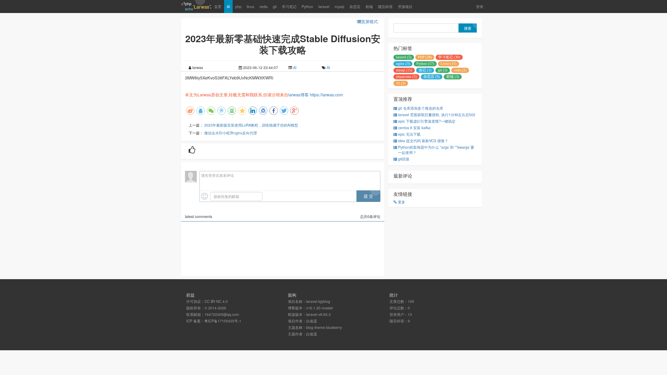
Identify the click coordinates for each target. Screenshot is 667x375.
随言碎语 (385, 6)
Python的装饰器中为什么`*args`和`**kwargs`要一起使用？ (436, 150)
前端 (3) (452, 77)
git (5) (442, 70)
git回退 (403, 158)
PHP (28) (425, 57)
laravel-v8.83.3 (318, 314)
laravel (323, 6)
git (275, 6)
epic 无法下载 (409, 134)
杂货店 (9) (431, 77)
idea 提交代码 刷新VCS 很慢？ (423, 140)
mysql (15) (404, 70)
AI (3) (400, 83)
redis (264, 6)
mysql (339, 6)
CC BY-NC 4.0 (216, 301)
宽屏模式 (369, 22)
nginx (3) (403, 64)
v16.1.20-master (319, 307)
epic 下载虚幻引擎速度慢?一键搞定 (426, 121)
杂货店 (354, 6)
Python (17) (425, 64)
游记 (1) (425, 70)
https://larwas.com (326, 95)
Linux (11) (448, 64)
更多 (401, 201)
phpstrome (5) (406, 77)
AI (228, 6)
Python (307, 6)
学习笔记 (289, 6)
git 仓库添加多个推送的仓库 (420, 108)
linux (250, 6)
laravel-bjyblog (318, 301)
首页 (217, 6)
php (238, 6)
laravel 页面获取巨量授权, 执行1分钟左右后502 (436, 114)
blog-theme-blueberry (324, 327)
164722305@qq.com (222, 314)
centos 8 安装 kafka (414, 127)
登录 (479, 6)
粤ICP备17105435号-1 (222, 320)
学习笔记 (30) (449, 57)
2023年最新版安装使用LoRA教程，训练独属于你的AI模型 (251, 125)
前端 (369, 6)
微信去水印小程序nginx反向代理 (230, 132)
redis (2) (460, 70)
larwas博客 (298, 95)
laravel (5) (403, 57)
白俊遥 (311, 320)
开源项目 (405, 6)
